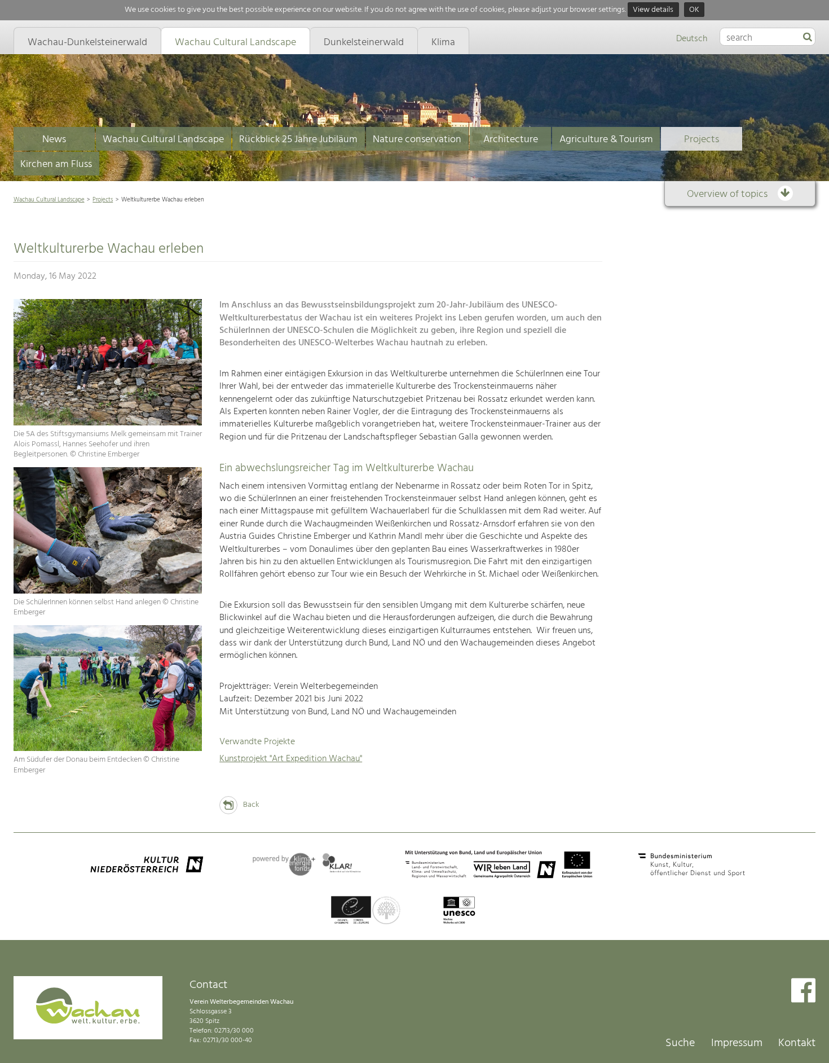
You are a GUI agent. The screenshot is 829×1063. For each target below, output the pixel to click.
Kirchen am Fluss (56, 164)
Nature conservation (417, 139)
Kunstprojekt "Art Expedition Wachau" (290, 759)
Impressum (736, 1043)
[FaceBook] (803, 991)
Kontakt (796, 1043)
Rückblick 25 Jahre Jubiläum (298, 139)
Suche (680, 1043)
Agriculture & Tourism (606, 139)
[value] (807, 37)
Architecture (510, 139)
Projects (701, 139)
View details (653, 9)
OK (694, 9)
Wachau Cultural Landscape (163, 139)
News (54, 139)
